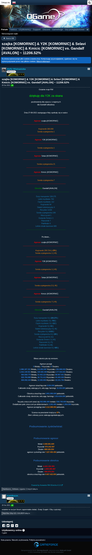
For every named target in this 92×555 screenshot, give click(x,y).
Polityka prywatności (37, 540)
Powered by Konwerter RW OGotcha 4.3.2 (46, 485)
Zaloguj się (5, 2)
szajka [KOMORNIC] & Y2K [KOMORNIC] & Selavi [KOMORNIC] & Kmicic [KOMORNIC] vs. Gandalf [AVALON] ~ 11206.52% (44, 48)
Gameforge (57, 29)
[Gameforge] (46, 543)
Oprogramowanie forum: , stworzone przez (46, 550)
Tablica (13, 29)
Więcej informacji (43, 61)
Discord (46, 29)
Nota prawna (6, 540)
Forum (4, 29)
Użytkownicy (25, 29)
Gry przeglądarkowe (74, 29)
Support (36, 29)
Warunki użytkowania (20, 540)
